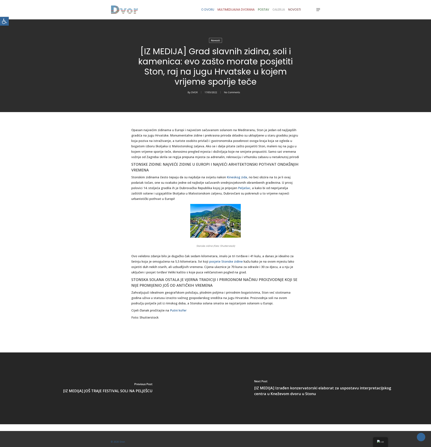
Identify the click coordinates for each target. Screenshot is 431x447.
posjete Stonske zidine (226, 261)
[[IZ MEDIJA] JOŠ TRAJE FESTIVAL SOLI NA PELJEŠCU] (108, 388)
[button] (4, 21)
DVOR (194, 92)
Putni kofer (178, 310)
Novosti (215, 40)
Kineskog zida (237, 177)
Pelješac (244, 188)
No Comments (232, 92)
